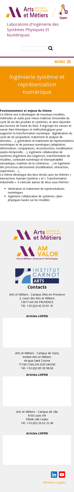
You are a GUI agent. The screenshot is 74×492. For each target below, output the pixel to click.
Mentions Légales (54, 482)
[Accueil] (37, 12)
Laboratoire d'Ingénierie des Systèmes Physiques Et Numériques (33, 30)
